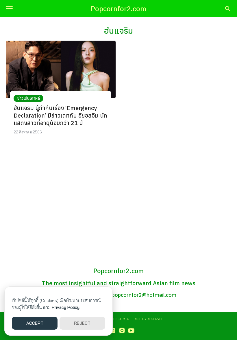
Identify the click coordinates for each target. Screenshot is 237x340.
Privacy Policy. (66, 307)
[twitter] (112, 330)
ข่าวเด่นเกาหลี (28, 98)
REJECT (82, 323)
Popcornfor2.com (118, 8)
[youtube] (131, 330)
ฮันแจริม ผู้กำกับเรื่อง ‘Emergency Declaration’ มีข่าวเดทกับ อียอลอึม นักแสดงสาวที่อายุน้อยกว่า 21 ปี (60, 115)
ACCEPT (34, 323)
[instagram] (121, 330)
